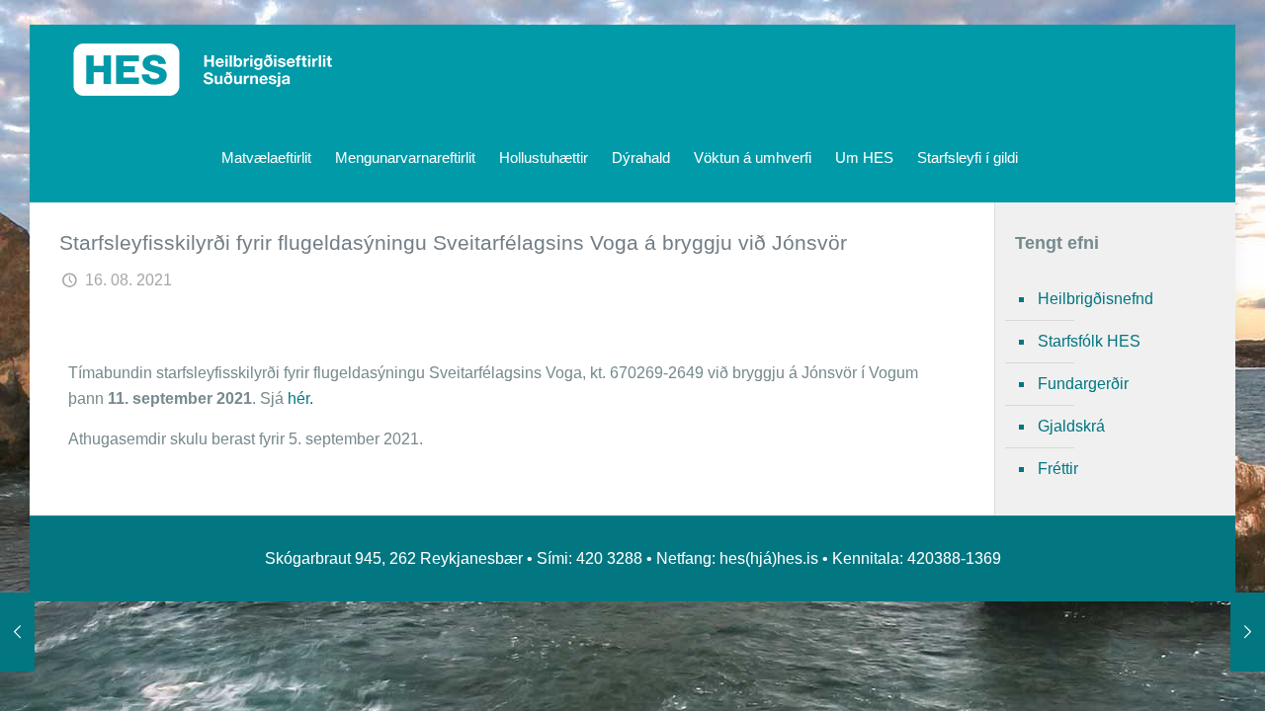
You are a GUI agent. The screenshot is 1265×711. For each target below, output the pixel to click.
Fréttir (1058, 468)
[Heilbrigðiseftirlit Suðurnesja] (203, 69)
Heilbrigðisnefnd (1095, 298)
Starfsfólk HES (1089, 341)
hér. (300, 398)
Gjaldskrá (1071, 426)
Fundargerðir (1083, 383)
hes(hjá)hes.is (768, 558)
